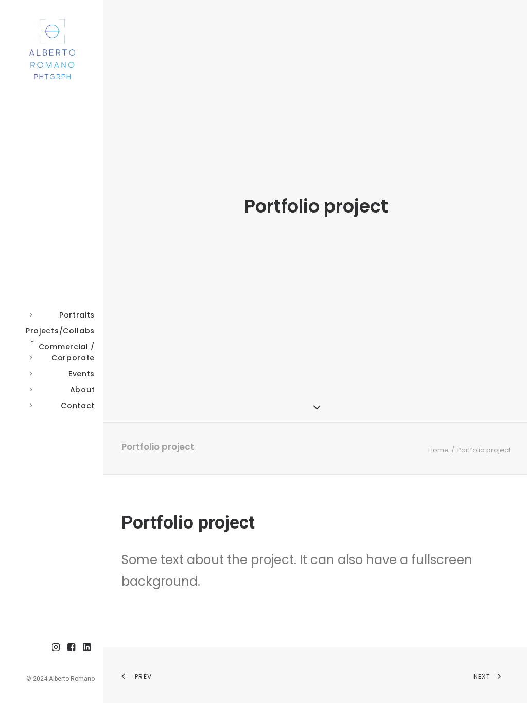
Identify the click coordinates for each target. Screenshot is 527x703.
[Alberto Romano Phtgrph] (50, 49)
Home (438, 450)
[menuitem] (56, 648)
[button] (56, 648)
